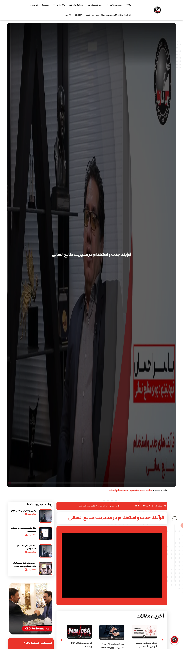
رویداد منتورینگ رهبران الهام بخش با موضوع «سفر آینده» (24, 565)
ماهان (128, 5)
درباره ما (45, 5)
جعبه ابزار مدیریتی (76, 5)
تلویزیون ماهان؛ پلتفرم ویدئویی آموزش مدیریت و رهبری (108, 15)
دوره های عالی (116, 5)
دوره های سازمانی (95, 5)
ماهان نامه (60, 5)
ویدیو (157, 490)
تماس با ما (34, 5)
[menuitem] (78, 15)
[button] (61, 640)
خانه (165, 490)
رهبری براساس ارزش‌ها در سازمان (23, 510)
